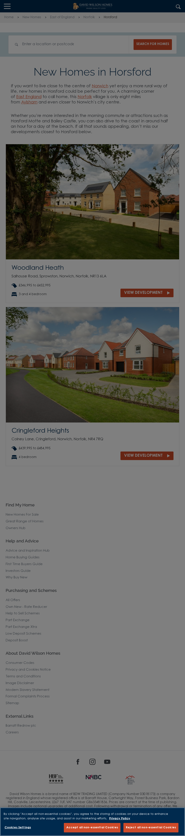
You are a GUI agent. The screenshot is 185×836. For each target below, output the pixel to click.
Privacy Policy (119, 818)
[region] (92, 821)
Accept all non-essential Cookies (92, 827)
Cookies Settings (18, 827)
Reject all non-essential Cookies (151, 827)
